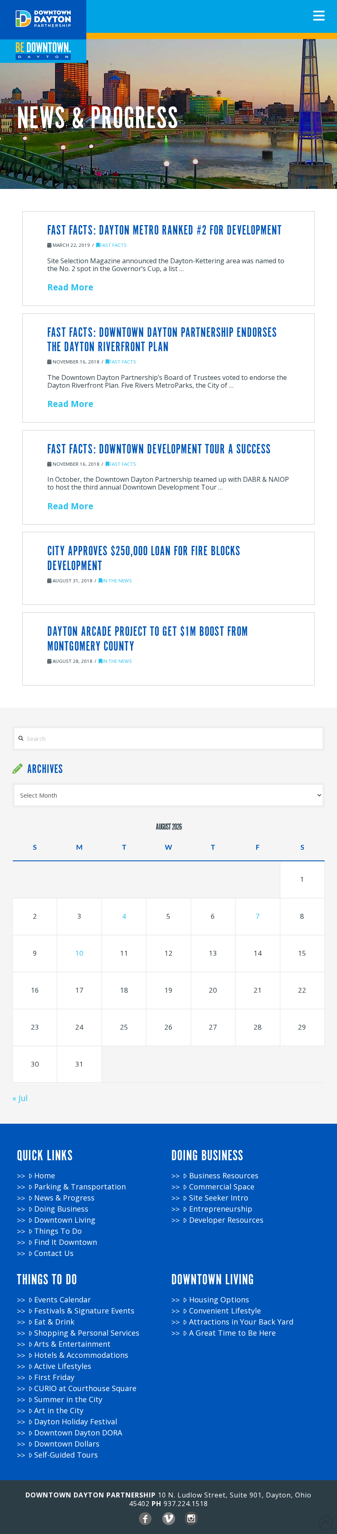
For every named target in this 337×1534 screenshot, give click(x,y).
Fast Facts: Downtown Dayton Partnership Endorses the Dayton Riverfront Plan (162, 340)
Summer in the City (68, 1399)
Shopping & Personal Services (86, 1333)
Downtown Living (64, 1220)
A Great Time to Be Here (232, 1333)
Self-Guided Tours (66, 1455)
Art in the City (58, 1410)
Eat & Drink (54, 1322)
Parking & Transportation (80, 1187)
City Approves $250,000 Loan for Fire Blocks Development (143, 558)
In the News (117, 580)
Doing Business (61, 1209)
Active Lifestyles (62, 1366)
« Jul (20, 1098)
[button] (319, 15)
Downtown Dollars (66, 1444)
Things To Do (58, 1231)
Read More (70, 287)
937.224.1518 (186, 1503)
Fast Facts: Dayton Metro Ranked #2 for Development (164, 231)
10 (79, 953)
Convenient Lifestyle (225, 1311)
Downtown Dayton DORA (78, 1433)
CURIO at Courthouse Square (85, 1388)
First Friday (54, 1377)
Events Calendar (62, 1300)
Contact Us (54, 1253)
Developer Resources (226, 1220)
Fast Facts (113, 245)
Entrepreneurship (220, 1209)
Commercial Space (221, 1187)
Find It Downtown (65, 1242)
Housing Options (219, 1300)
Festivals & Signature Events (84, 1311)
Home (44, 1176)
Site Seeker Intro (218, 1198)
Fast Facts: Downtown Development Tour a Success (159, 450)
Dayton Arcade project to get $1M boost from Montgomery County (147, 639)
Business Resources (224, 1176)
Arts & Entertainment (72, 1344)
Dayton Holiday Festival (75, 1422)
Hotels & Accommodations (81, 1355)
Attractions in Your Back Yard (241, 1322)
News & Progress (64, 1198)
